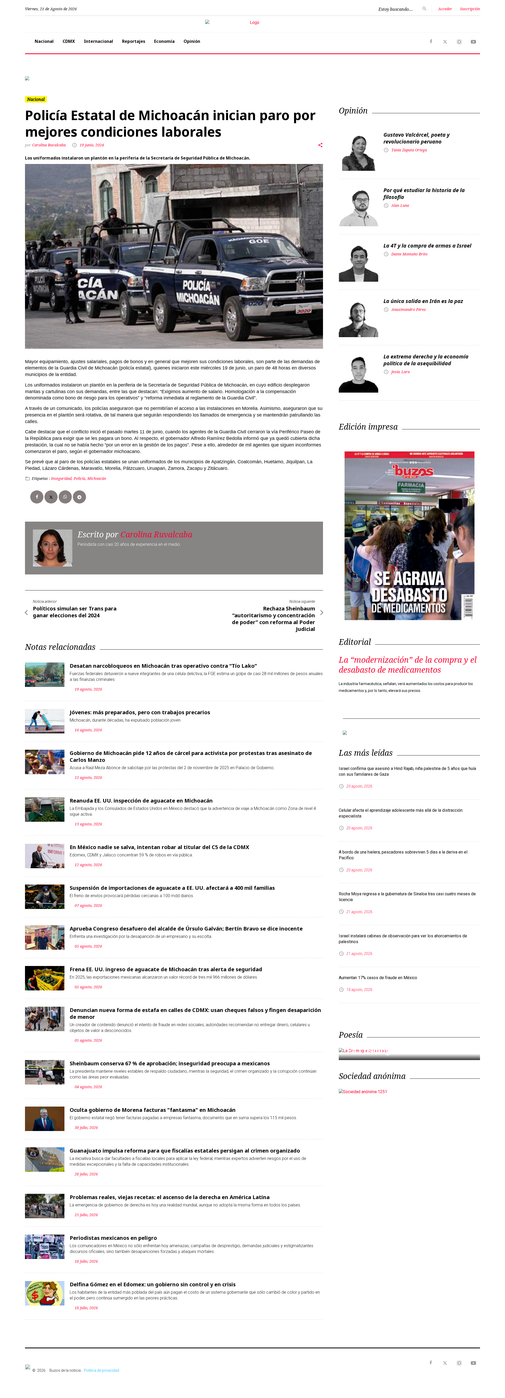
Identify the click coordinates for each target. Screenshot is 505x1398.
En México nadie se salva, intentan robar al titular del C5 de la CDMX (159, 847)
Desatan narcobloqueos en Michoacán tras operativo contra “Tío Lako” (163, 665)
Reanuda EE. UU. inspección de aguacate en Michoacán (141, 800)
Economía (164, 41)
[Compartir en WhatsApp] (65, 496)
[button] (59, 78)
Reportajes (133, 41)
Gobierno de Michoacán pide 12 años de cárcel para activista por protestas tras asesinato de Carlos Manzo (191, 756)
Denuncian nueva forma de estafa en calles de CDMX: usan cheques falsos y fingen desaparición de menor (195, 1013)
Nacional (44, 41)
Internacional (98, 41)
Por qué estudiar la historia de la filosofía (424, 194)
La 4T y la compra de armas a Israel (427, 245)
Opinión (192, 41)
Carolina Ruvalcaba (49, 144)
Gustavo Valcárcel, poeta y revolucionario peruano (416, 138)
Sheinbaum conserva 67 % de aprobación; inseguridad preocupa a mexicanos (170, 1063)
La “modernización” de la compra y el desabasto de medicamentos (408, 664)
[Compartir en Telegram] (79, 496)
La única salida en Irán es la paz (423, 301)
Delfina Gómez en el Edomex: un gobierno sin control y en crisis (153, 1284)
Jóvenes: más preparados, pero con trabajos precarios (140, 712)
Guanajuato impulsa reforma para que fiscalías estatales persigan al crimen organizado (185, 1150)
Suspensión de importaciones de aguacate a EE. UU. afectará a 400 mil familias (172, 887)
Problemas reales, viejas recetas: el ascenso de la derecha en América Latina (170, 1197)
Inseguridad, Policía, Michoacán (78, 478)
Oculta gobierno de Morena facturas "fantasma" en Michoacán (153, 1109)
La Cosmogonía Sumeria (396, 1050)
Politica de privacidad (101, 1370)
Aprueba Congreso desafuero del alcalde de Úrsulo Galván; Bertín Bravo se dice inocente (186, 928)
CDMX (69, 41)
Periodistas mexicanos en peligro (113, 1237)
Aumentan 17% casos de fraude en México (378, 977)
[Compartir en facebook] (36, 496)
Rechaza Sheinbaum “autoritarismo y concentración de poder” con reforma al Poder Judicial (273, 619)
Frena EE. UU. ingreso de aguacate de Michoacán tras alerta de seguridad (166, 969)
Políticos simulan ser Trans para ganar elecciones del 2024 (75, 612)
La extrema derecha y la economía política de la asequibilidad (425, 360)
